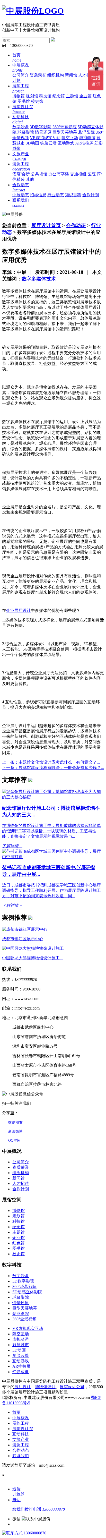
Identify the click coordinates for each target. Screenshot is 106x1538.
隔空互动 (69, 137)
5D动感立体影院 (27, 1292)
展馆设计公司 (72, 1387)
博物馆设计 (45, 1387)
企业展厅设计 (18, 610)
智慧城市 (20, 1345)
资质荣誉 (38, 75)
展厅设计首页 (46, 225)
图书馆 (23, 101)
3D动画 (32, 143)
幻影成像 (20, 1372)
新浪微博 (15, 1131)
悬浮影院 (86, 132)
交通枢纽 (78, 174)
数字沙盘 (20, 127)
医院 (91, 174)
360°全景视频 (24, 1319)
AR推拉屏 (84, 143)
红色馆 (18, 1243)
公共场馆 (39, 174)
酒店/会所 (21, 174)
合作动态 (76, 225)
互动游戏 (66, 143)
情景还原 (43, 132)
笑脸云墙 (48, 143)
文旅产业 (20, 1439)
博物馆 (18, 96)
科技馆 (45, 96)
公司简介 (20, 75)
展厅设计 (22, 1387)
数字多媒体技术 (39, 278)
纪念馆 (58, 96)
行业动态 (55, 195)
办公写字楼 (58, 174)
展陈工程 (20, 1423)
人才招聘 (86, 75)
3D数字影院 (40, 127)
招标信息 (38, 195)
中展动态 (20, 195)
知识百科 (73, 195)
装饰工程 (20, 1445)
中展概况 (20, 1418)
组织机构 (55, 75)
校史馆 (37, 101)
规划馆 (32, 96)
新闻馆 (71, 75)
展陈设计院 (22, 1428)
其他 (30, 179)
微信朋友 (15, 1122)
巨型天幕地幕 (64, 132)
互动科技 (20, 1434)
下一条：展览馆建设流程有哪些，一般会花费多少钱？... (53, 767)
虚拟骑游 (87, 137)
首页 (16, 1412)
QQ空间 (14, 1140)
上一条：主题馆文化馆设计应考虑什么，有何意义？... (51, 762)
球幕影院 (25, 132)
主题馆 (72, 96)
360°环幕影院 (64, 127)
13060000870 (35, 1533)
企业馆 (85, 96)
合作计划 (90, 195)
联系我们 (20, 1456)
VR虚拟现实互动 (45, 137)
